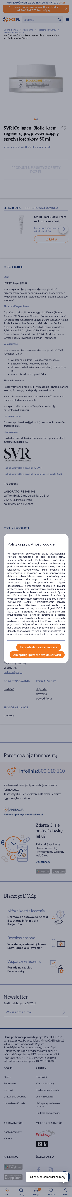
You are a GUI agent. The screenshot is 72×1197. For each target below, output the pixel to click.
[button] (65, 1173)
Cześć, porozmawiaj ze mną (47, 1176)
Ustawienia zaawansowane (38, 647)
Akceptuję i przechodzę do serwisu (37, 654)
